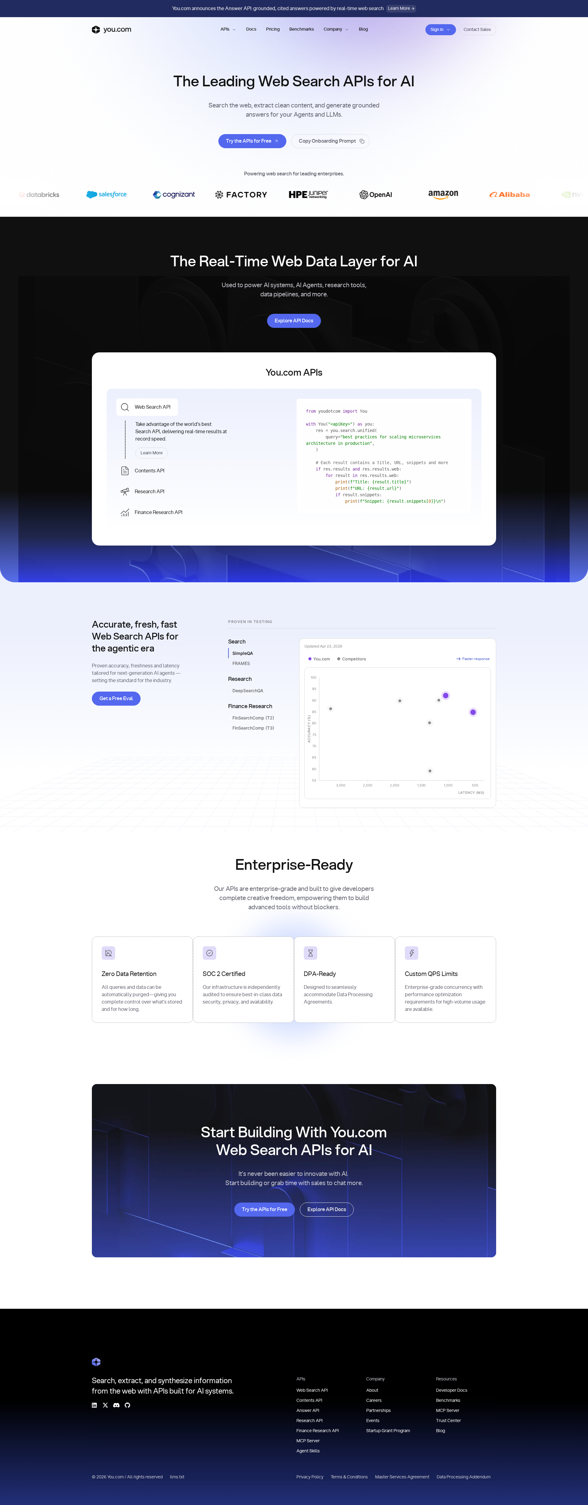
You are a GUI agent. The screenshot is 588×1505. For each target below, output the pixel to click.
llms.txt (177, 1477)
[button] (228, 30)
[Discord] (116, 1405)
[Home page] (111, 30)
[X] (105, 1405)
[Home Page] (96, 1362)
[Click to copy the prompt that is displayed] (330, 141)
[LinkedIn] (94, 1405)
